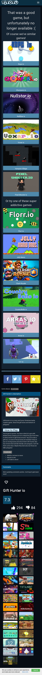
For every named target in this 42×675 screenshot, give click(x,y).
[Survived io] (10, 616)
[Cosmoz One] (10, 589)
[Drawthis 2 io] (10, 607)
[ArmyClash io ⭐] (26, 518)
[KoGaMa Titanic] (26, 589)
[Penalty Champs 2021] (10, 536)
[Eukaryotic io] (26, 607)
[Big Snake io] (26, 527)
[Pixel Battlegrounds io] (26, 643)
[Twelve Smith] (10, 643)
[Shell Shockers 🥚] (10, 518)
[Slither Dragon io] (10, 580)
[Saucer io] (26, 634)
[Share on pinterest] (26, 379)
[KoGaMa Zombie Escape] (10, 562)
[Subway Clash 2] (26, 553)
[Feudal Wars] (26, 625)
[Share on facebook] (8, 379)
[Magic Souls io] (10, 598)
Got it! (36, 670)
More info (25, 672)
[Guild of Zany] (26, 598)
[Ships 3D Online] (26, 580)
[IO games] (10, 2)
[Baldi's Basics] (10, 527)
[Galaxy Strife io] (26, 652)
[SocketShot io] (26, 562)
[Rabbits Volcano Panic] (10, 545)
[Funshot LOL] (10, 571)
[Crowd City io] (10, 652)
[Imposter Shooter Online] (10, 553)
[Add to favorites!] (6, 483)
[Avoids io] (26, 545)
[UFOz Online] (10, 661)
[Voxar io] (10, 625)
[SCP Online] (26, 571)
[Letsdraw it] (10, 634)
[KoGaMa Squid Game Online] (26, 536)
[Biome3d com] (26, 616)
